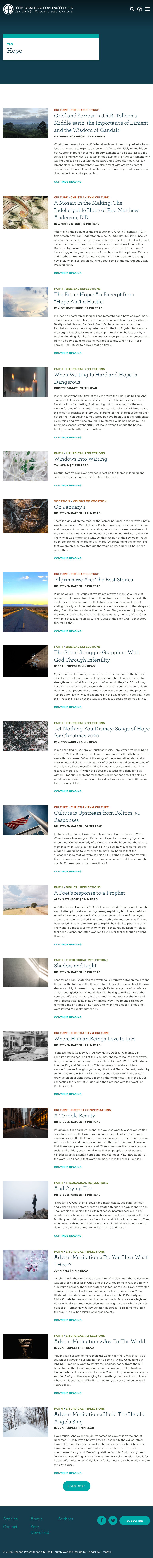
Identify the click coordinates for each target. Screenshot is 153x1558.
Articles (10, 1518)
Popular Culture (85, 109)
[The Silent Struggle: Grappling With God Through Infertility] (25, 660)
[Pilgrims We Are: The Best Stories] (25, 602)
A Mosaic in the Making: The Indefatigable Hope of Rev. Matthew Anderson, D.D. (96, 209)
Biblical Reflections (83, 288)
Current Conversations (91, 1110)
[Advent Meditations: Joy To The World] (25, 1346)
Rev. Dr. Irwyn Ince (68, 308)
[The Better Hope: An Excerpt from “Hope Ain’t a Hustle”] (25, 301)
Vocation (62, 501)
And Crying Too (73, 1188)
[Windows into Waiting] (25, 466)
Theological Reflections (87, 960)
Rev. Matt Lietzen (67, 223)
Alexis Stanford (66, 899)
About (36, 1518)
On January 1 (69, 506)
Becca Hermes (65, 666)
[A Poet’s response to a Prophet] (25, 900)
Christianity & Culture (90, 197)
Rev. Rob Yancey (66, 742)
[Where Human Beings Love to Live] (25, 1046)
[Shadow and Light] (25, 972)
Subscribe (135, 1520)
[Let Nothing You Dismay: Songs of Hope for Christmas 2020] (25, 735)
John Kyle (61, 1270)
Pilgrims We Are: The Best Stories (93, 579)
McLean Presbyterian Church (31, 1551)
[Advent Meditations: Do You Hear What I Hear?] (25, 1264)
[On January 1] (25, 515)
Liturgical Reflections (85, 369)
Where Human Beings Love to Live (94, 1038)
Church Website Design (67, 1551)
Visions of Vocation (90, 501)
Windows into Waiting (80, 458)
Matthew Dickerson (69, 136)
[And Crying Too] (25, 1199)
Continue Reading (67, 181)
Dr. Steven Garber (68, 513)
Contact (10, 1526)
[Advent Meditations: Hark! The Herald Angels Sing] (25, 1421)
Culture (61, 109)
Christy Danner (66, 388)
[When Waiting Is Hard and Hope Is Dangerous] (25, 381)
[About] (139, 9)
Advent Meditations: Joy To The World (99, 1341)
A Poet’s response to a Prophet (89, 892)
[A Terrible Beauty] (25, 1123)
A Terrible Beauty (74, 1115)
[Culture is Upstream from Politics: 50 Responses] (25, 820)
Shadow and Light (75, 965)
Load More (76, 1486)
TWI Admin (61, 465)
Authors (65, 1518)
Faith (58, 288)
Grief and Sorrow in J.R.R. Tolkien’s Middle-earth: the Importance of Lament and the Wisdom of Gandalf (101, 122)
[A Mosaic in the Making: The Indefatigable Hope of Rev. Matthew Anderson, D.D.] (25, 212)
